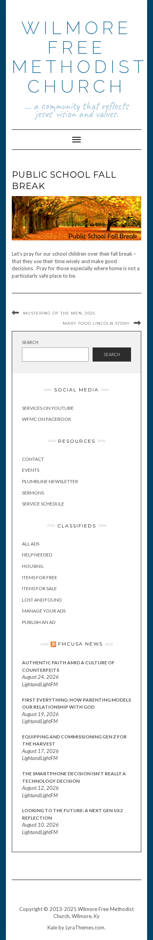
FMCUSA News (80, 644)
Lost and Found (42, 600)
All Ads (30, 544)
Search (30, 342)
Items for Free (39, 577)
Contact (33, 459)
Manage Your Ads (44, 611)
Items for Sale (39, 588)
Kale (52, 927)
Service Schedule (43, 504)
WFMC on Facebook (46, 419)
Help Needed (37, 555)
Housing (33, 566)
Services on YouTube (48, 408)
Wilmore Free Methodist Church (80, 57)
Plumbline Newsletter (50, 481)
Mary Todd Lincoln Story (96, 323)
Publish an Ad (38, 622)
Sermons (33, 493)
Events (30, 470)
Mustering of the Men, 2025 (59, 313)
